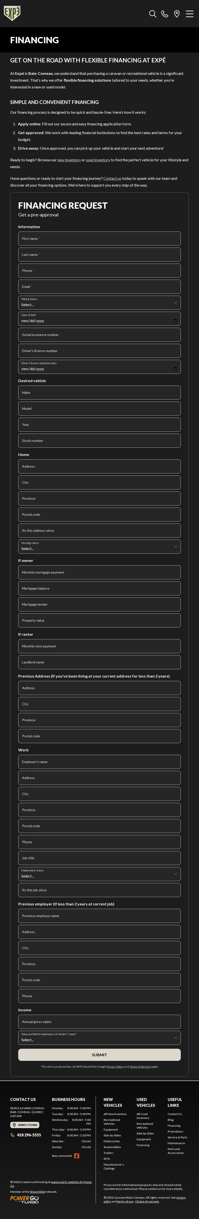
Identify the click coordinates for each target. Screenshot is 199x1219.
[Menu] (189, 13)
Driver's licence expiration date (39, 363)
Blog (171, 1120)
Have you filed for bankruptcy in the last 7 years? (48, 1034)
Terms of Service (140, 1066)
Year (25, 424)
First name (31, 238)
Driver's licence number (40, 351)
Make (26, 392)
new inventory (69, 159)
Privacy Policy (115, 1066)
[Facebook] (77, 1156)
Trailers (109, 1153)
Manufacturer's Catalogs (114, 1166)
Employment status (32, 870)
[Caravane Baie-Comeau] (12, 13)
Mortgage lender (35, 604)
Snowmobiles (112, 1147)
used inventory (98, 159)
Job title (28, 858)
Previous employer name (40, 916)
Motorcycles (112, 1141)
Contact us (112, 178)
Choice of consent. (147, 1201)
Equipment (111, 1129)
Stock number (32, 440)
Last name (31, 254)
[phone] (164, 13)
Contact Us (175, 1114)
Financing (143, 1145)
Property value (33, 620)
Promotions (175, 1131)
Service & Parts (177, 1137)
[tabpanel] (71, 1127)
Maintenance (176, 1143)
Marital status (29, 298)
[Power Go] (53, 1199)
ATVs (107, 1158)
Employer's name (35, 762)
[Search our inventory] (153, 13)
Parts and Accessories (176, 1151)
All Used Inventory (143, 1116)
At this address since (38, 530)
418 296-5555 (29, 1135)
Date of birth (28, 315)
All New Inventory (115, 1114)
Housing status (30, 542)
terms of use (125, 1201)
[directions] (177, 13)
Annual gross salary (36, 1022)
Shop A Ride (37, 1191)
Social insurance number (40, 335)
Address (28, 466)
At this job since (34, 890)
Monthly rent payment (39, 646)
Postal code (31, 514)
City (25, 482)
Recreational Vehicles (112, 1121)
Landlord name (33, 662)
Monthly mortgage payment (43, 572)
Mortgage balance (36, 588)
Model (27, 408)
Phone (28, 270)
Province (28, 498)
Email (27, 286)
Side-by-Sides (112, 1135)
